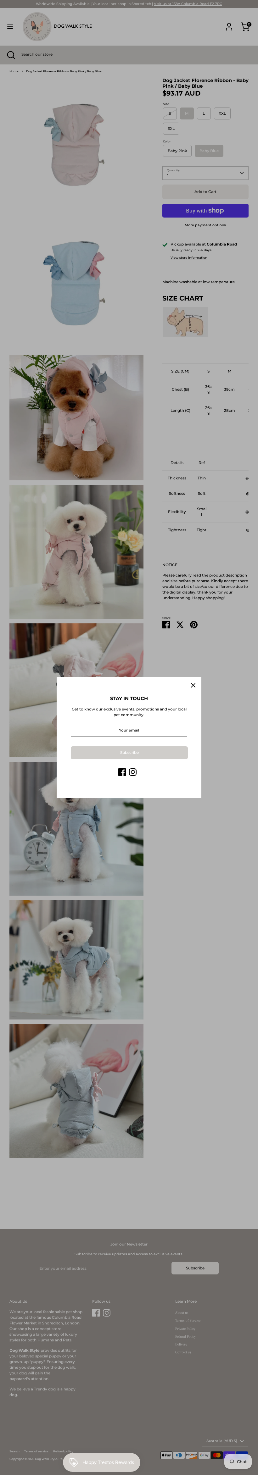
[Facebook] (122, 772)
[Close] (193, 685)
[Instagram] (133, 772)
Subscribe (129, 752)
